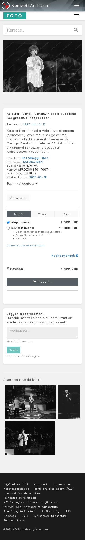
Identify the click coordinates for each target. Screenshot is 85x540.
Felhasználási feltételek (19, 497)
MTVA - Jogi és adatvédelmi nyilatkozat (30, 502)
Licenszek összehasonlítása (26, 245)
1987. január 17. (34, 124)
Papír (66, 214)
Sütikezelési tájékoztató (50, 515)
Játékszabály (50, 511)
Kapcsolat (40, 484)
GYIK (25, 515)
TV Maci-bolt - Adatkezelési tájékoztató (30, 506)
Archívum (30, 5)
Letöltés (18, 214)
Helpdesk (9, 515)
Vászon (42, 214)
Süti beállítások (14, 520)
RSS (68, 511)
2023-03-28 (38, 177)
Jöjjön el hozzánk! (15, 484)
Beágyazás (20, 198)
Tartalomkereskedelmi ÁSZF (54, 488)
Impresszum (61, 484)
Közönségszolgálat (16, 488)
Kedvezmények (64, 255)
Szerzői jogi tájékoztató (19, 511)
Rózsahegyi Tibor (35, 158)
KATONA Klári (33, 162)
